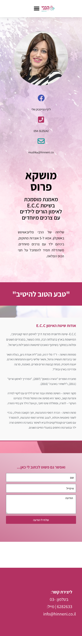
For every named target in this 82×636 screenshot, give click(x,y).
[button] (36, 8)
